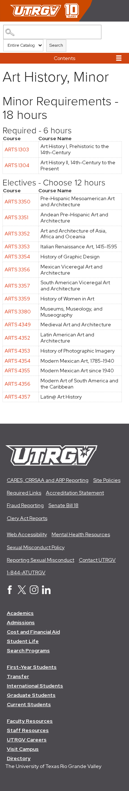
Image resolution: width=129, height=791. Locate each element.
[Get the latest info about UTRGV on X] (22, 592)
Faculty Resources (30, 721)
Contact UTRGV (97, 560)
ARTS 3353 (17, 246)
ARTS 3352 (17, 233)
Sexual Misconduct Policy (35, 547)
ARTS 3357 (17, 285)
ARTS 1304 (17, 165)
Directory (18, 758)
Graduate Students (31, 695)
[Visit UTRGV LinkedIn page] (46, 592)
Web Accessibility (27, 534)
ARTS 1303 (17, 149)
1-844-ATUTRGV (26, 572)
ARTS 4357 (17, 397)
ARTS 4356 (17, 384)
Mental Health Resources (81, 534)
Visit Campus (23, 749)
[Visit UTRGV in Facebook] (9, 592)
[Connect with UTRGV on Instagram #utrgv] (34, 592)
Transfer (18, 676)
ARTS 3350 (17, 201)
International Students (35, 685)
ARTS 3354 (17, 256)
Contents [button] (64, 58)
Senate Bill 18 (63, 505)
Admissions (21, 622)
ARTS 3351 (16, 217)
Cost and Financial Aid (33, 632)
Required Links (24, 492)
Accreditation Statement (75, 492)
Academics (20, 613)
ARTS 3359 (17, 298)
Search (56, 45)
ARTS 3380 (18, 311)
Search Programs (28, 650)
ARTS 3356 (17, 269)
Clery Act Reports (27, 518)
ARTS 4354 (17, 361)
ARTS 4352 (17, 338)
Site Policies (106, 480)
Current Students (29, 704)
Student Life (23, 641)
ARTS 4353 (17, 351)
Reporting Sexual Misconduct (40, 560)
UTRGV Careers (27, 739)
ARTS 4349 (18, 324)
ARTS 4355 (17, 370)
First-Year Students (32, 667)
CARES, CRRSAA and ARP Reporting (48, 480)
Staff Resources (28, 730)
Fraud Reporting (25, 505)
